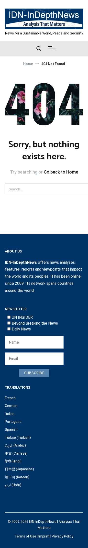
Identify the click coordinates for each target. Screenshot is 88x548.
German (11, 406)
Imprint (44, 536)
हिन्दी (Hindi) (13, 461)
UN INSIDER (22, 317)
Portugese (13, 422)
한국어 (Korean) (17, 477)
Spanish (11, 429)
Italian (9, 414)
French (10, 398)
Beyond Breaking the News (35, 323)
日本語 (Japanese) (19, 469)
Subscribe (34, 373)
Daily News (21, 329)
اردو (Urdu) (13, 485)
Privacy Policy (62, 536)
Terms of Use (25, 536)
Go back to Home (61, 172)
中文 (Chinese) (16, 453)
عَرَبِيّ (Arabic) (15, 445)
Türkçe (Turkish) (18, 437)
